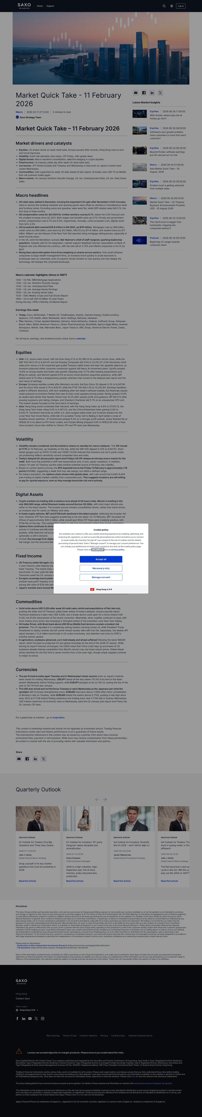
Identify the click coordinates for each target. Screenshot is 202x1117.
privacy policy (117, 549)
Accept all (101, 559)
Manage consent (101, 577)
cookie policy (98, 549)
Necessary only (101, 568)
